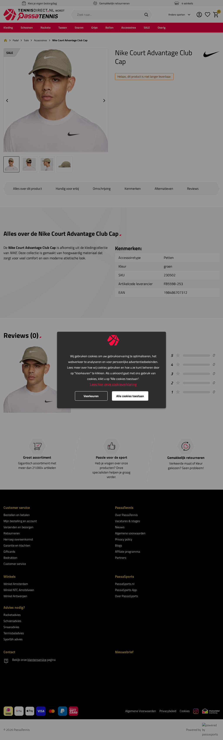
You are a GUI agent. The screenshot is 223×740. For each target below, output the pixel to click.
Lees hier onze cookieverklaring (113, 384)
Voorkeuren (91, 396)
